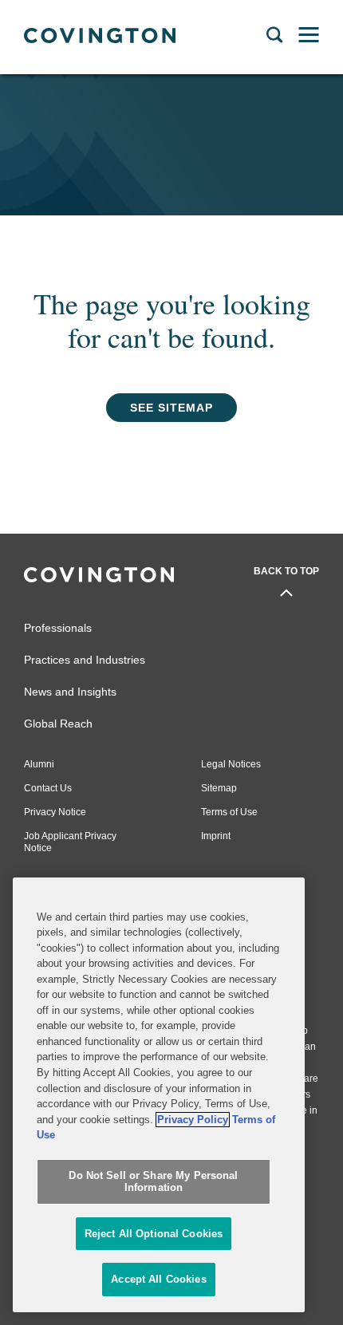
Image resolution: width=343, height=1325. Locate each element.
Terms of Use (229, 812)
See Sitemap (171, 407)
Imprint (216, 836)
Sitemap (219, 788)
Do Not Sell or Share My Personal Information (153, 1181)
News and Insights (70, 691)
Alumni (39, 764)
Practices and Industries (84, 659)
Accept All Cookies (158, 1279)
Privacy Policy (192, 1120)
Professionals (58, 627)
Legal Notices (231, 764)
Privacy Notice (55, 812)
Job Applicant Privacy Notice (70, 842)
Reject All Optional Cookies (154, 1234)
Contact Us (48, 788)
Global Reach (58, 723)
